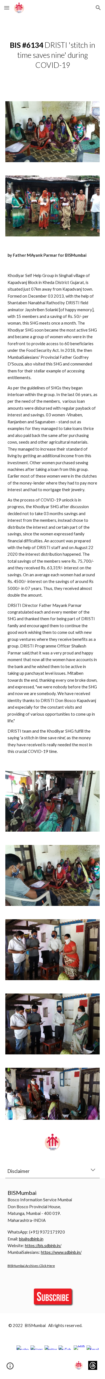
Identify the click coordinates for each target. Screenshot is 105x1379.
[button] (6, 7)
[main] (52, 55)
